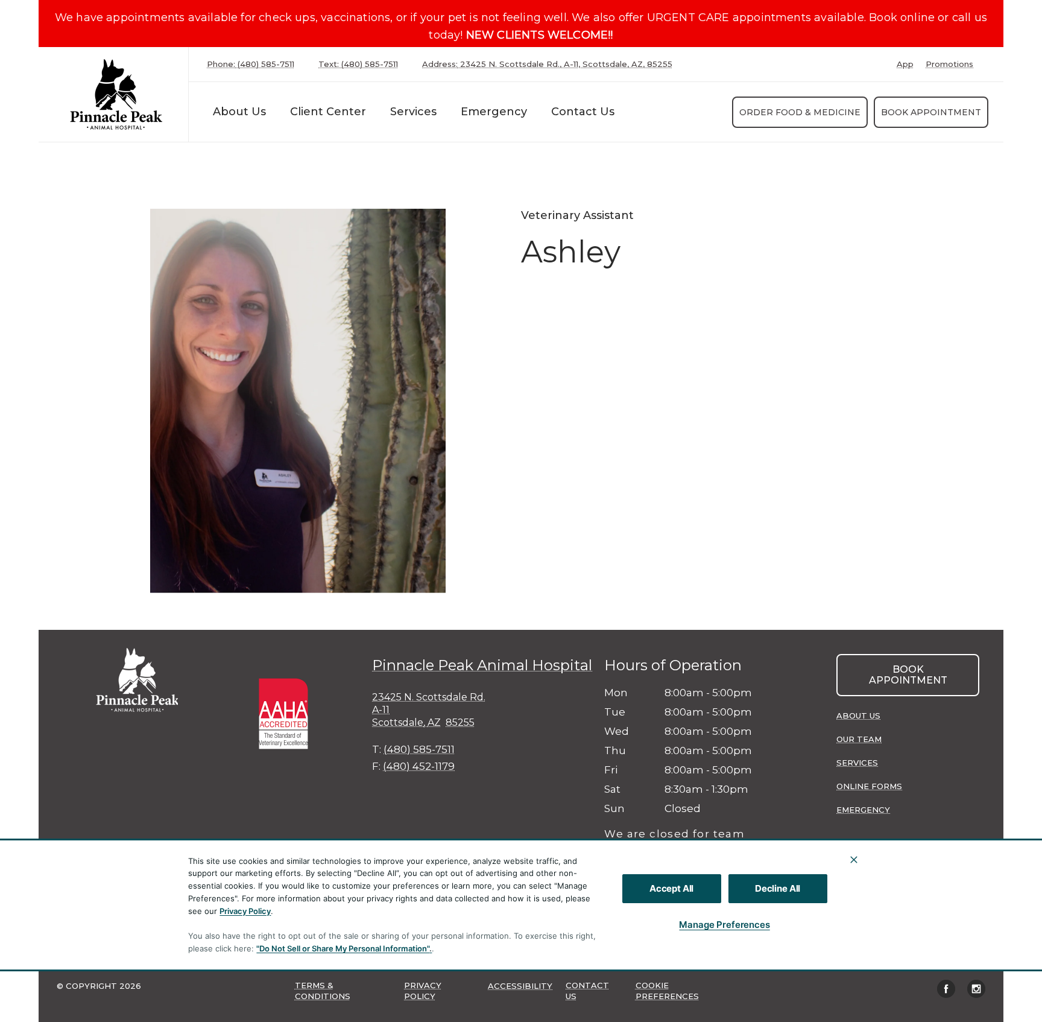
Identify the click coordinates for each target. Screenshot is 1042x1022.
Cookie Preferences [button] (667, 990)
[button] (289, 712)
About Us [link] (858, 715)
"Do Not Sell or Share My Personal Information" (342, 948)
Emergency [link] (494, 111)
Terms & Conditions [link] (322, 990)
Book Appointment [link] (931, 112)
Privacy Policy (245, 911)
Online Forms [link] (869, 786)
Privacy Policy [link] (422, 990)
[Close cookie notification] (854, 859)
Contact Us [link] (582, 111)
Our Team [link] (859, 739)
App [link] (905, 64)
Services (413, 111)
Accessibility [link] (520, 986)
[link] (116, 94)
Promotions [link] (949, 64)
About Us (239, 111)
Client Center (328, 111)
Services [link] (857, 762)
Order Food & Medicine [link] (799, 112)
